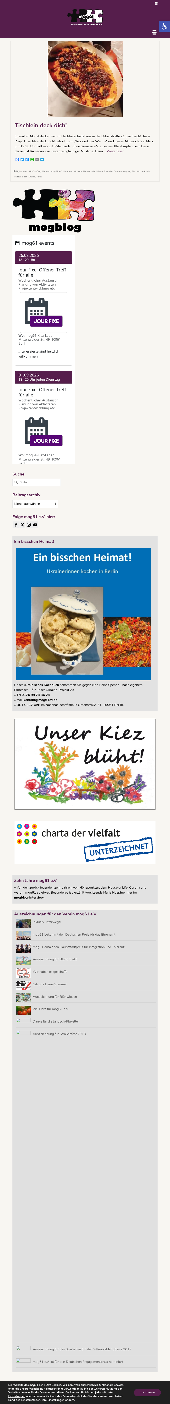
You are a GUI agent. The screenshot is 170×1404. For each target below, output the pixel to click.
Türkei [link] (39, 176)
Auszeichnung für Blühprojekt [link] (55, 959)
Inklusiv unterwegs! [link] (47, 922)
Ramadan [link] (108, 171)
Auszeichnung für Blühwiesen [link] (55, 996)
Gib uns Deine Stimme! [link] (50, 984)
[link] (164, 26)
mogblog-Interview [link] (29, 897)
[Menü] (154, 32)
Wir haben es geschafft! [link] (50, 971)
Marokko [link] (46, 171)
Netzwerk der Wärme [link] (93, 171)
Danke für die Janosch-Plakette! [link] (56, 1021)
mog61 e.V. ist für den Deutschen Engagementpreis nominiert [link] (78, 1361)
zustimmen (147, 1392)
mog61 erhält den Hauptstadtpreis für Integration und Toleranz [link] (79, 947)
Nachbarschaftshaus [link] (72, 171)
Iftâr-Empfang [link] (34, 171)
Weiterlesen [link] (115, 151)
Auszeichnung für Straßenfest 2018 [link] (59, 1034)
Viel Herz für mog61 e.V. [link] (51, 1009)
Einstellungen (16, 1396)
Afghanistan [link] (21, 171)
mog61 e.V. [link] (56, 171)
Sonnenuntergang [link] (122, 171)
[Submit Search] (15, 482)
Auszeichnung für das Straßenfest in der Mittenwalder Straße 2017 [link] (82, 1349)
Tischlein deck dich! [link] (141, 171)
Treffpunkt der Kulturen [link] (24, 176)
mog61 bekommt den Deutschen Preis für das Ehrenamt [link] (74, 934)
